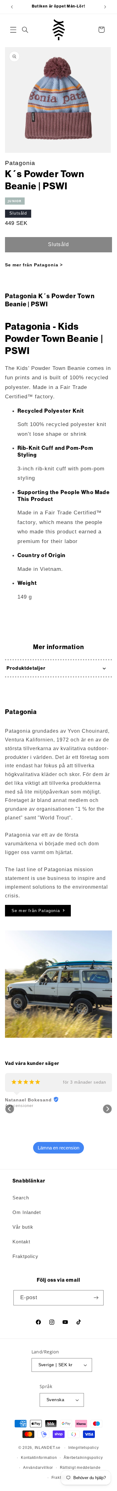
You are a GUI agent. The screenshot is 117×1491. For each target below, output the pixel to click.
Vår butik (22, 1227)
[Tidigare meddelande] (12, 7)
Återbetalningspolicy (83, 1457)
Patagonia (20, 163)
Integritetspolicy (83, 1448)
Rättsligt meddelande (80, 1467)
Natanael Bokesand (28, 1099)
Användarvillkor (38, 1467)
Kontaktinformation (39, 1457)
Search (20, 1197)
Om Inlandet (26, 1212)
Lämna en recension (58, 1147)
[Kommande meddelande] (105, 7)
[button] (13, 29)
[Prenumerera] (96, 1297)
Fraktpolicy (25, 1256)
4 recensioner (19, 1105)
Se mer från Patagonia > (34, 264)
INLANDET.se (48, 1448)
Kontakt (21, 1241)
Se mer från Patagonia (36, 910)
